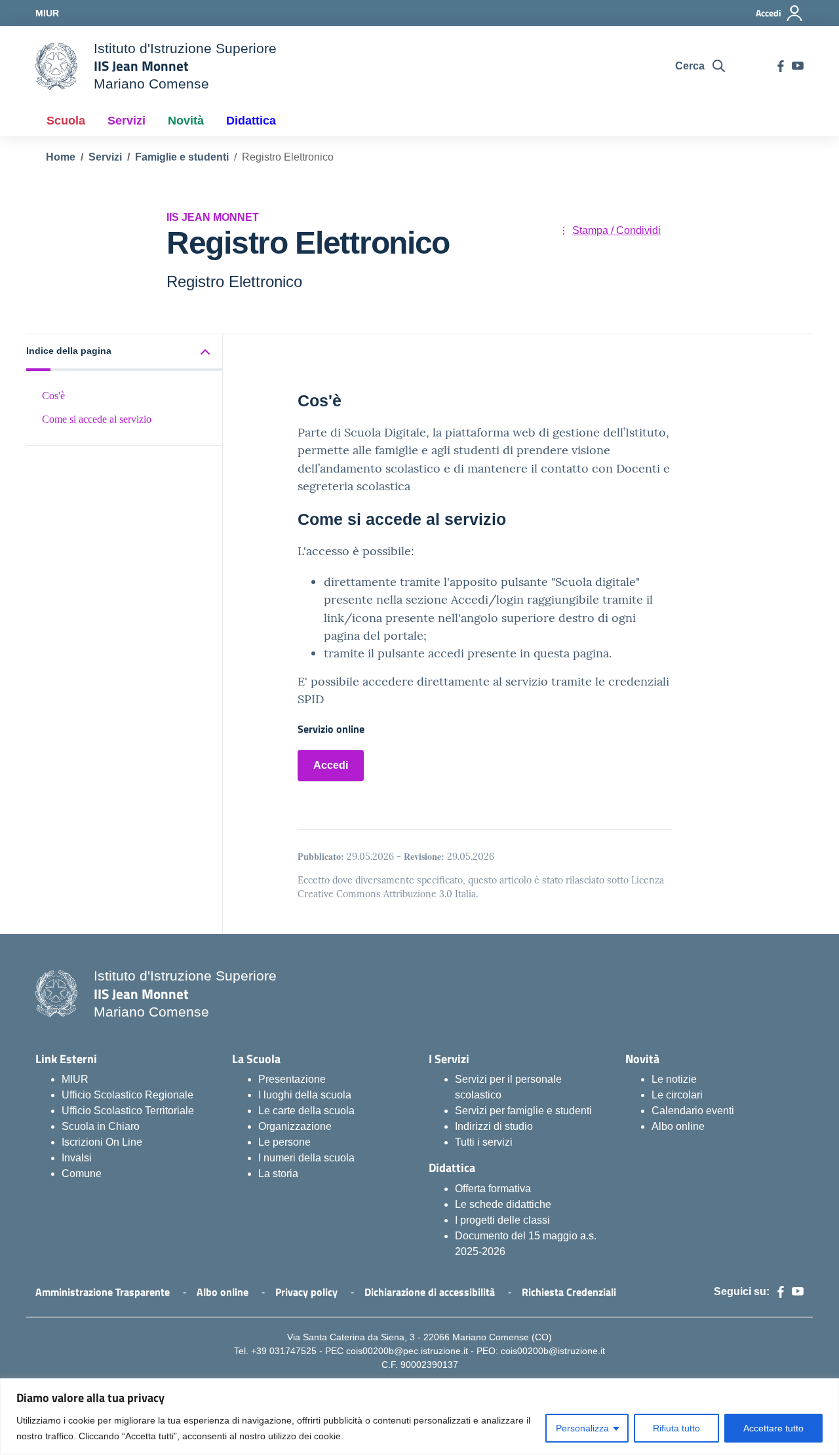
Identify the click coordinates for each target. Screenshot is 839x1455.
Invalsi (77, 1157)
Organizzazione (295, 1126)
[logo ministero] (56, 66)
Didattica (251, 120)
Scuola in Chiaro (101, 1126)
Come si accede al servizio (96, 419)
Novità (186, 120)
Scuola (66, 120)
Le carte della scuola (306, 1110)
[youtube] (798, 66)
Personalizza (582, 1428)
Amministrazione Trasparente (102, 1292)
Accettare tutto (773, 1428)
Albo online (678, 1126)
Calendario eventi (693, 1110)
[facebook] (781, 66)
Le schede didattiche (503, 1204)
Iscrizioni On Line (102, 1142)
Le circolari (677, 1094)
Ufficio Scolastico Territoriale (128, 1110)
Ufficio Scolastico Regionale (127, 1094)
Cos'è (53, 394)
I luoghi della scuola (304, 1094)
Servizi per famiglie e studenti (523, 1110)
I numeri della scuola (306, 1157)
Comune (82, 1173)
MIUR (75, 1079)
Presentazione (292, 1079)
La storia (278, 1173)
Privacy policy (306, 1292)
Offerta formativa (493, 1188)
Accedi (330, 765)
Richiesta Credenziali (569, 1292)
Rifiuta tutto (676, 1428)
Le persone (284, 1142)
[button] (124, 352)
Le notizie (674, 1079)
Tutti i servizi (484, 1142)
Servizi (126, 120)
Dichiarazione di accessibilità (429, 1292)
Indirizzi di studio (494, 1126)
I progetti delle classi (502, 1220)
